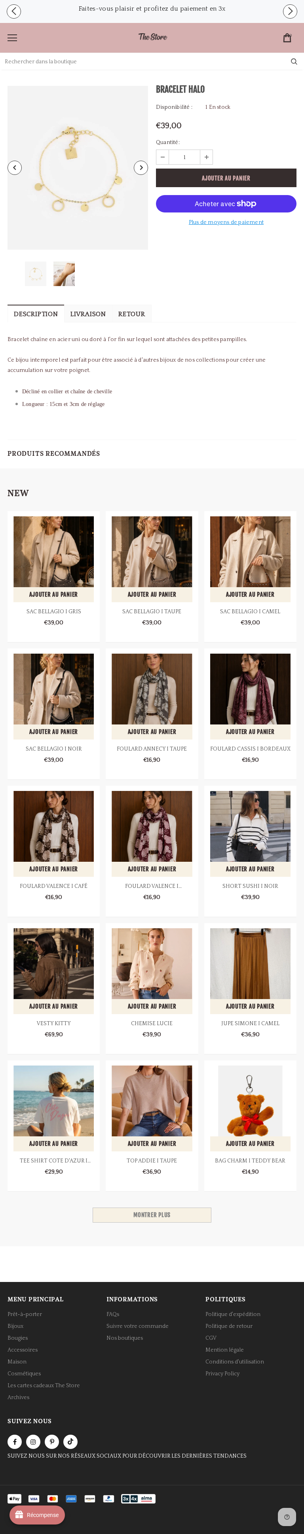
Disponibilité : (174, 107)
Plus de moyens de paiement (226, 222)
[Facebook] (15, 1442)
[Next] (141, 168)
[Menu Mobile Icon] (12, 38)
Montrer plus (152, 1215)
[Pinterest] (52, 1442)
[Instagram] (33, 1442)
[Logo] (153, 37)
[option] (152, 8)
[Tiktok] (70, 1442)
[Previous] (15, 168)
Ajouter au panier (53, 594)
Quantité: (168, 142)
